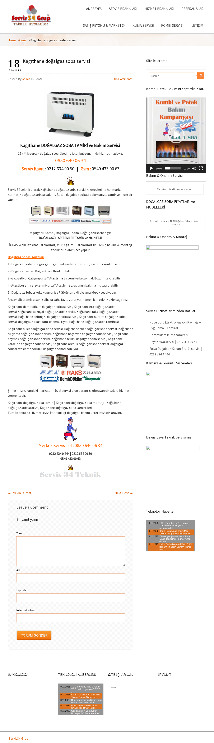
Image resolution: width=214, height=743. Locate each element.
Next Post (124, 493)
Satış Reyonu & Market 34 (104, 25)
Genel (23, 40)
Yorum (20, 533)
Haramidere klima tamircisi (169, 335)
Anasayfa (94, 8)
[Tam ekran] (201, 168)
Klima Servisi (143, 25)
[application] (176, 135)
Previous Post (20, 493)
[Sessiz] (194, 168)
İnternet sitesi (25, 610)
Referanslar (192, 8)
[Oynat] (151, 168)
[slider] (173, 168)
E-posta (21, 590)
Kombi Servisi (172, 25)
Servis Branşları (123, 8)
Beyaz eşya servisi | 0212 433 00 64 (173, 342)
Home (12, 40)
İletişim (197, 25)
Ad (18, 570)
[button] (176, 135)
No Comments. (123, 79)
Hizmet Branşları (159, 8)
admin (26, 79)
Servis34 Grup (18, 738)
